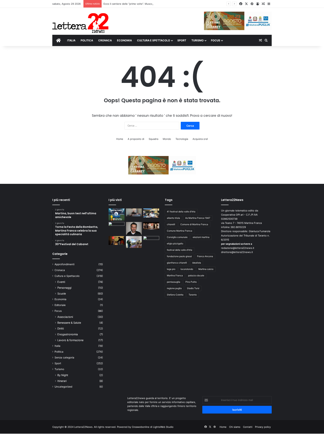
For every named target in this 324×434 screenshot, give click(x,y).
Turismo (59, 369)
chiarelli (171, 224)
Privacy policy (263, 426)
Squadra (153, 138)
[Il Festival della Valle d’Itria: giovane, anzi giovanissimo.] (116, 240)
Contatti (247, 426)
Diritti (60, 328)
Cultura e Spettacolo (67, 275)
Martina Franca (175, 275)
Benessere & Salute (69, 322)
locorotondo (187, 269)
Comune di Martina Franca (194, 224)
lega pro (171, 269)
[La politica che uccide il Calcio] (134, 212)
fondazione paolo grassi (179, 256)
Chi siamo (234, 426)
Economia (60, 299)
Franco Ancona (205, 256)
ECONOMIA (124, 40)
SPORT (181, 40)
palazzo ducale (196, 275)
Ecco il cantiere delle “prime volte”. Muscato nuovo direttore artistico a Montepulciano (154, 3)
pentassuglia (173, 281)
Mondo (167, 138)
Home (119, 138)
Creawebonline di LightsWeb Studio (152, 426)
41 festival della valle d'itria (181, 211)
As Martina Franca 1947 (197, 218)
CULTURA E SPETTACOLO (153, 40)
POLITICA (87, 40)
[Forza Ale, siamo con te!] (134, 228)
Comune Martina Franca (179, 230)
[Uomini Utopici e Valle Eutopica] (116, 226)
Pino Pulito (191, 281)
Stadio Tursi (193, 288)
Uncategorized (63, 386)
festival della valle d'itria (179, 249)
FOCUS (215, 40)
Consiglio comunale (177, 237)
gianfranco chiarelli (177, 262)
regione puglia (174, 288)
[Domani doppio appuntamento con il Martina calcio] (116, 214)
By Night (62, 375)
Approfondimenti (64, 264)
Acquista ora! (200, 138)
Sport (58, 363)
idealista (196, 262)
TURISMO (197, 40)
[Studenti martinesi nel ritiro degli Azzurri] (151, 212)
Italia (57, 345)
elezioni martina (201, 237)
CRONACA (105, 40)
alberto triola (173, 218)
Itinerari (62, 380)
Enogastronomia (67, 334)
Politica (59, 351)
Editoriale (60, 305)
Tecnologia (182, 138)
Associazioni (65, 316)
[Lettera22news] (80, 20)
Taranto (193, 294)
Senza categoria (64, 357)
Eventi (61, 281)
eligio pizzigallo (175, 243)
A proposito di (136, 138)
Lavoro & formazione (70, 340)
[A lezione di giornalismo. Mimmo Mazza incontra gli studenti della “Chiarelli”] (134, 242)
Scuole (61, 293)
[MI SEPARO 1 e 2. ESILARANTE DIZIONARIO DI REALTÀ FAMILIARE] (151, 226)
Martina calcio (205, 269)
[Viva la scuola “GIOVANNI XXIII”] (151, 240)
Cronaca (60, 270)
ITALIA (71, 40)
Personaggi (64, 287)
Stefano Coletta (175, 294)
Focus (58, 310)
